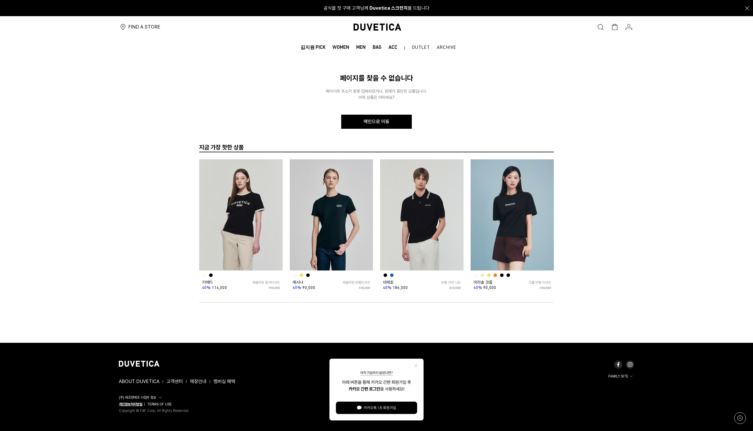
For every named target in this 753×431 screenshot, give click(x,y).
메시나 (298, 282)
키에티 (207, 282)
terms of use (159, 404)
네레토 (388, 282)
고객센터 (174, 381)
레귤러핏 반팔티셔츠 (356, 282)
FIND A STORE (144, 27)
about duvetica (139, 381)
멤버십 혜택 (224, 381)
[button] (141, 397)
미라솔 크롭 (483, 282)
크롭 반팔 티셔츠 (540, 282)
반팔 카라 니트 (451, 282)
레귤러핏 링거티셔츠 (265, 282)
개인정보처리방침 (130, 404)
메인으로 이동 (376, 121)
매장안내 (198, 381)
